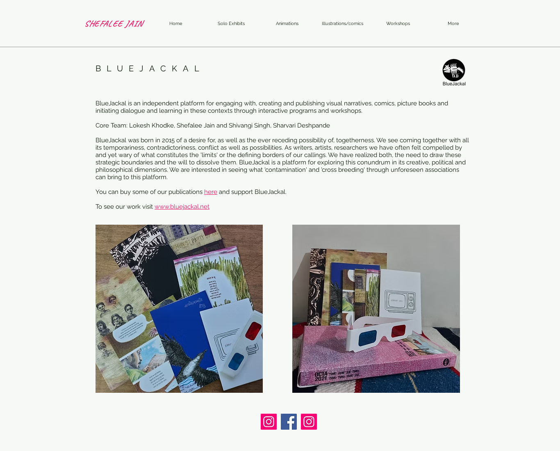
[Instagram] (269, 422)
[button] (287, 23)
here (210, 192)
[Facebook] (289, 422)
